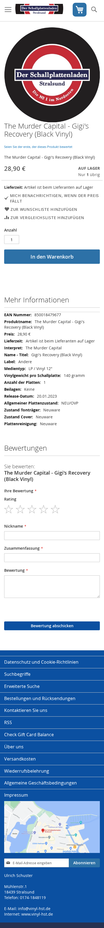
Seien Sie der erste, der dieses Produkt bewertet (38, 147)
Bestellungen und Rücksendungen (39, 698)
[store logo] (39, 11)
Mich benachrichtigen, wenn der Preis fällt (54, 198)
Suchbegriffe (17, 674)
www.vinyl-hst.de (37, 914)
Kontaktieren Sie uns (25, 710)
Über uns (14, 747)
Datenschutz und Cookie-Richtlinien (41, 662)
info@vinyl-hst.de (34, 908)
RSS (8, 722)
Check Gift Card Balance (29, 735)
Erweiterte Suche (22, 686)
